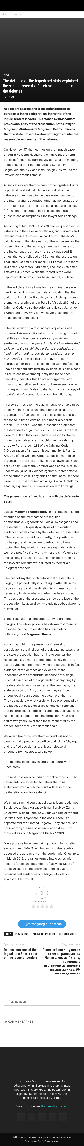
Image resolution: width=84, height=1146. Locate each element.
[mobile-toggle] (6, 5)
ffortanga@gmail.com (55, 1106)
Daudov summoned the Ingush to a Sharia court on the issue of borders (21, 954)
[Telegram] (42, 1117)
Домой (6, 14)
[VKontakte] (52, 1117)
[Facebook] (21, 1117)
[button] (78, 5)
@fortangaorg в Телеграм (43, 924)
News (17, 14)
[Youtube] (63, 1117)
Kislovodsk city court (44, 933)
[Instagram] (31, 1117)
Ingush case (22, 933)
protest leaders (67, 933)
